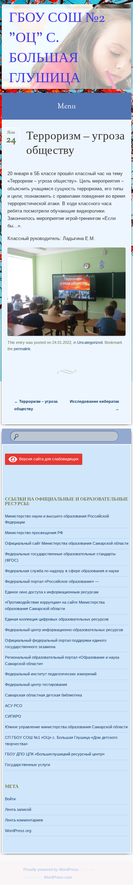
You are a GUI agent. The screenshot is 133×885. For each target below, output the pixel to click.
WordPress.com (58, 877)
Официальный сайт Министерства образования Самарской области (66, 543)
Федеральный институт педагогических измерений (50, 674)
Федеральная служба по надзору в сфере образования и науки (62, 571)
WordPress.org (18, 831)
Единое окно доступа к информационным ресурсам (52, 592)
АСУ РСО (13, 706)
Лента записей (18, 809)
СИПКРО (13, 716)
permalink (22, 349)
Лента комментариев (24, 820)
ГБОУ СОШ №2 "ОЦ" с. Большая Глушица (57, 48)
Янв (11, 135)
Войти (10, 799)
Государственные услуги (27, 765)
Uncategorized (89, 342)
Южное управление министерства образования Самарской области (66, 727)
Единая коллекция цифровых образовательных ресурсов (57, 619)
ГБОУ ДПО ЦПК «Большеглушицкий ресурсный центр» (55, 754)
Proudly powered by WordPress (50, 869)
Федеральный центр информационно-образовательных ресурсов (64, 630)
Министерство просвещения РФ (34, 533)
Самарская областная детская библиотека (43, 695)
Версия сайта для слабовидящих (48, 459)
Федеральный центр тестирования (36, 684)
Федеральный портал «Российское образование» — (52, 581)
